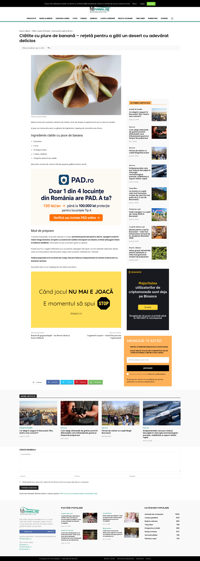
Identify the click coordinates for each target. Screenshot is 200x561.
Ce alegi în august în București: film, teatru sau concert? (139, 114)
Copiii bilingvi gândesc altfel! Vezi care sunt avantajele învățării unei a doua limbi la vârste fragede (71, 519)
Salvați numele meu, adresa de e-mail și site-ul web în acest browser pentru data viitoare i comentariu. (55, 482)
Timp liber (133, 188)
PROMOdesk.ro (25, 539)
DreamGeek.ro (25, 547)
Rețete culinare (24, 31)
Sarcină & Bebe (107, 513)
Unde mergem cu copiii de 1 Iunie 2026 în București (139, 214)
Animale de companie (67, 530)
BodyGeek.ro (24, 549)
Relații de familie (135, 109)
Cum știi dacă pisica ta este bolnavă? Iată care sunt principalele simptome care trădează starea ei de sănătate (71, 536)
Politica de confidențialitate (156, 374)
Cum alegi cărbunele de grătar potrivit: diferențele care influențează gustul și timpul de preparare (139, 134)
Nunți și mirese (107, 528)
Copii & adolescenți (137, 227)
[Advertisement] (76, 359)
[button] (172, 18)
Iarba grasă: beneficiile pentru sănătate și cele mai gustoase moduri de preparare (139, 253)
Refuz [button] (135, 4)
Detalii (142, 4)
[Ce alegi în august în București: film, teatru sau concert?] (159, 114)
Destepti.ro (23, 545)
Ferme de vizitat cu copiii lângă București (139, 151)
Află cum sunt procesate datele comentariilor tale (78, 493)
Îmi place (51, 531)
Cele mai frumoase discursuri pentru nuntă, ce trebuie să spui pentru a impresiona (112, 533)
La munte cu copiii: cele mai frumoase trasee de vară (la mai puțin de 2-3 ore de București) (139, 195)
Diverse (132, 127)
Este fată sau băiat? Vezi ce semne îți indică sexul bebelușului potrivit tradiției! (113, 518)
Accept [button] (151, 4)
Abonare (148, 368)
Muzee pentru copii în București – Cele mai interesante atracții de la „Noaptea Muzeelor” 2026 (139, 233)
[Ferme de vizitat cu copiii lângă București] (159, 153)
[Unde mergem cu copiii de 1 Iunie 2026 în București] (159, 214)
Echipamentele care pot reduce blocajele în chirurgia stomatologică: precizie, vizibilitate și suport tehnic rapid (139, 173)
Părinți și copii (134, 209)
